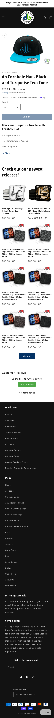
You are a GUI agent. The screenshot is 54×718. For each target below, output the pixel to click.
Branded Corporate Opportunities (20, 468)
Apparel (8, 538)
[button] (3, 18)
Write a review (27, 384)
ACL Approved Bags (14, 503)
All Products (10, 491)
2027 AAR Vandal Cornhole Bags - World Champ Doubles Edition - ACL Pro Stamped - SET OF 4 (13, 339)
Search (8, 415)
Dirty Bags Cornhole (30, 713)
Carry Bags (10, 550)
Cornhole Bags (12, 456)
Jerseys (8, 544)
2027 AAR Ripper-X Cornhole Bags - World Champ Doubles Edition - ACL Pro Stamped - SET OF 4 (13, 253)
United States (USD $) (25, 694)
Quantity (5, 102)
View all (27, 356)
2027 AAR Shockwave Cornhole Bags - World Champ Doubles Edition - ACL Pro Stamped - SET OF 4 (40, 296)
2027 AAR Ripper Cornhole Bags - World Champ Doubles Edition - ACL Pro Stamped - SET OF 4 (39, 253)
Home (7, 485)
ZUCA (7, 568)
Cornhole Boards (13, 450)
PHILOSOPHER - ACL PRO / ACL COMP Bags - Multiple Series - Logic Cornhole (40, 211)
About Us (9, 420)
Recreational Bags (13, 514)
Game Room (10, 574)
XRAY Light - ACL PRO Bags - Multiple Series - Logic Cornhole (13, 211)
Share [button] (7, 153)
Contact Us (10, 426)
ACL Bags (9, 444)
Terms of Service (13, 432)
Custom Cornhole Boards (16, 462)
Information (10, 586)
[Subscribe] (46, 667)
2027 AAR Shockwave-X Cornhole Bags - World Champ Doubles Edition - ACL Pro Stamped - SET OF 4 (40, 339)
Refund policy (11, 438)
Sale (7, 556)
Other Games (11, 562)
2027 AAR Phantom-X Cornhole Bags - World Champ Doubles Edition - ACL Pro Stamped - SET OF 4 (14, 296)
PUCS (7, 532)
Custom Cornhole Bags (15, 509)
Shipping (5, 92)
